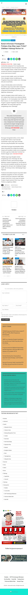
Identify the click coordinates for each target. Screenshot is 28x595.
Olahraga (5, 473)
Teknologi (5, 482)
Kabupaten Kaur (7, 459)
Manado (6, 447)
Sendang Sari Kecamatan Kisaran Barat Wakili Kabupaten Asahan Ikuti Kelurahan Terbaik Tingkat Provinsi (14, 388)
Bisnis (4, 470)
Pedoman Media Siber (9, 496)
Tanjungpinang (7, 456)
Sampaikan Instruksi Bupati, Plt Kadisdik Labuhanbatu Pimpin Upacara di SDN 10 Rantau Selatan (7, 223)
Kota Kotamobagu (8, 441)
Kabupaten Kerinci (8, 427)
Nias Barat (6, 438)
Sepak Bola (6, 476)
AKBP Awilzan (7, 185)
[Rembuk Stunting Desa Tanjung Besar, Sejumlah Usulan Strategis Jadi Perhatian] (8, 261)
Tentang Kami (6, 485)
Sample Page (20, 581)
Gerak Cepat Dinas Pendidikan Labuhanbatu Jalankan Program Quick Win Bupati (20, 222)
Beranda (5, 418)
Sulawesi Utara (7, 430)
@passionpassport (17, 548)
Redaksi (6, 487)
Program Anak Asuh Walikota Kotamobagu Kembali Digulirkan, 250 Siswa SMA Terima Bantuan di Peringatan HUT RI (13, 349)
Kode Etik (6, 499)
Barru (5, 453)
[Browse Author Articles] (14, 205)
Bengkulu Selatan (6, 40)
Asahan (6, 435)
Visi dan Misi (7, 490)
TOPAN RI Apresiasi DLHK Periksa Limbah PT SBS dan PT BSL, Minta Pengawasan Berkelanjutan (13, 333)
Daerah (13, 40)
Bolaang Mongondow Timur (10, 433)
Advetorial (5, 421)
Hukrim (4, 467)
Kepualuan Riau (7, 444)
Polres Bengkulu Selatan (6, 188)
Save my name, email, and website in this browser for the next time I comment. (14, 315)
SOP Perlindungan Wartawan (10, 493)
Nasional (5, 461)
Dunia (4, 464)
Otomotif (6, 479)
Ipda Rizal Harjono (14, 185)
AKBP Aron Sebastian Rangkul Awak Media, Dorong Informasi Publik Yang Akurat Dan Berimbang (13, 341)
